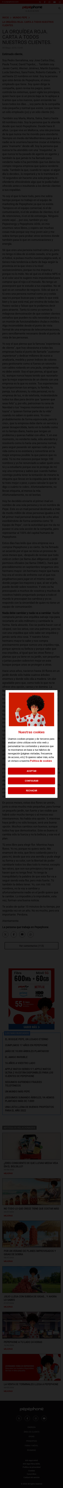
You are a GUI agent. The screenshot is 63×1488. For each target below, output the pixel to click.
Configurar (31, 780)
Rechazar (31, 790)
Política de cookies (41, 760)
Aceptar (31, 771)
